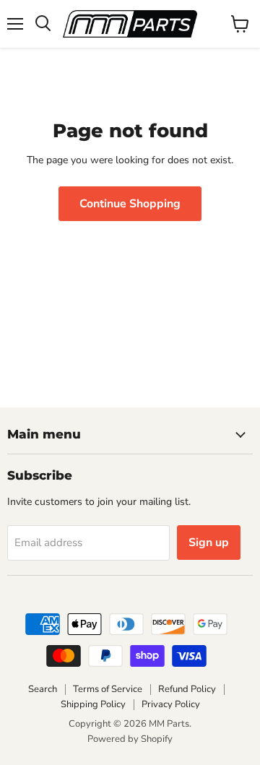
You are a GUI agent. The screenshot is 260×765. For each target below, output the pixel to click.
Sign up (208, 542)
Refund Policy (187, 689)
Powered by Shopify (130, 738)
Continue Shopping (130, 204)
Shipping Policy (93, 704)
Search (42, 689)
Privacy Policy (171, 704)
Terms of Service (107, 689)
